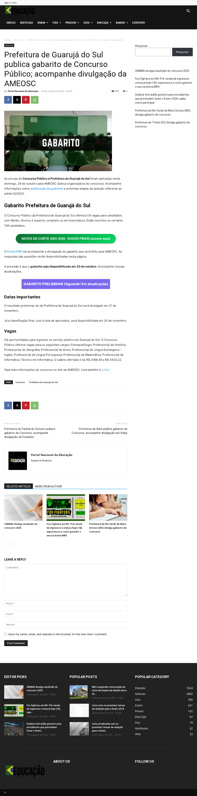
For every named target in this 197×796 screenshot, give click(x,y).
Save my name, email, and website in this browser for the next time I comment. (57, 634)
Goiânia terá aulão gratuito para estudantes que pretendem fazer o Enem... (44, 727)
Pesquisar (141, 46)
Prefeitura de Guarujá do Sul (43, 382)
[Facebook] (8, 100)
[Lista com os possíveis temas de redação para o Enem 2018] (79, 710)
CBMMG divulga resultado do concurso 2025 (162, 70)
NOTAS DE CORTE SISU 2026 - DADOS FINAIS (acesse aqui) (66, 238)
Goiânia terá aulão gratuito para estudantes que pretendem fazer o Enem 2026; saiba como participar (162, 98)
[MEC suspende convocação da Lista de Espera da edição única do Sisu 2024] (79, 692)
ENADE (120, 22)
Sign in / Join (10, 2)
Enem (41, 22)
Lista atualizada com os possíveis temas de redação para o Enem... (107, 727)
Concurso (20, 382)
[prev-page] (6, 543)
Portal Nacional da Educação (23, 91)
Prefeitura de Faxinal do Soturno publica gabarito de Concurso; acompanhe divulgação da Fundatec (29, 433)
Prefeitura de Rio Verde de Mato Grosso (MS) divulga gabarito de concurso (107, 528)
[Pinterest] (26, 100)
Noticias (26, 22)
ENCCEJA (103, 22)
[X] (17, 100)
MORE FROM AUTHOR (48, 486)
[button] (188, 11)
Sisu (86, 22)
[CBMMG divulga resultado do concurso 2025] (23, 507)
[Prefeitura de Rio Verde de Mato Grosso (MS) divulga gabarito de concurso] (108, 507)
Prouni (70, 22)
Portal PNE (14, 251)
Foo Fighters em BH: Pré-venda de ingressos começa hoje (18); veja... (44, 709)
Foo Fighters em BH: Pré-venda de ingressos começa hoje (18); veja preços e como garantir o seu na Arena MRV (163, 82)
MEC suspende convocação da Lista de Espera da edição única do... (109, 690)
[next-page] (12, 543)
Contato (138, 22)
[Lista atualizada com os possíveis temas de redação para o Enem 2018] (79, 729)
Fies (55, 22)
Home (7, 39)
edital (105, 370)
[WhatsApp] (34, 100)
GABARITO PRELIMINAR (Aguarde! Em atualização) (65, 284)
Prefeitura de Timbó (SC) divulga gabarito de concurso (162, 124)
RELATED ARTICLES (19, 486)
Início (11, 22)
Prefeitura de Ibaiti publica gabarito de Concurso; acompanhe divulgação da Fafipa (99, 431)
